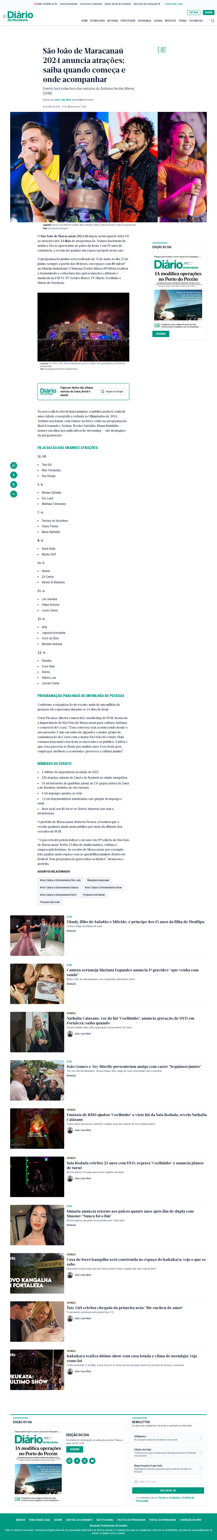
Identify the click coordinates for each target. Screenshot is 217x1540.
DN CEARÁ (112, 20)
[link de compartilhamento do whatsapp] (13, 465)
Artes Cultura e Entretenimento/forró (58, 894)
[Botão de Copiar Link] (13, 494)
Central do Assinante (79, 1519)
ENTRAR (194, 12)
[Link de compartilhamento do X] (13, 484)
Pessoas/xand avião (50, 902)
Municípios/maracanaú (98, 880)
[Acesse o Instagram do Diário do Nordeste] (69, 1461)
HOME (84, 20)
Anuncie (20, 1519)
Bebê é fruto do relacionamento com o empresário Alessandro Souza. (101, 979)
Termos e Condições (169, 1497)
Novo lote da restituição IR (147, 3)
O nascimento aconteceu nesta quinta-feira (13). (90, 1312)
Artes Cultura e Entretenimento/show (103, 887)
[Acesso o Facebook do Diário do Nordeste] (77, 1461)
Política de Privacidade (131, 1519)
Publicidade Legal (174, 3)
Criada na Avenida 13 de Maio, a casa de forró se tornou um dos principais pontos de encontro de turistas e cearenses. (125, 1365)
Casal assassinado (69, 3)
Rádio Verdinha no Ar (47, 3)
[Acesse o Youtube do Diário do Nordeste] (92, 1461)
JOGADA (158, 20)
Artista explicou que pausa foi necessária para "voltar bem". (96, 1220)
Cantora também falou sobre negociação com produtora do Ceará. (99, 1027)
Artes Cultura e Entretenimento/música (59, 887)
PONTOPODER (128, 20)
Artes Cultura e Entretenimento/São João (60, 880)
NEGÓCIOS (170, 20)
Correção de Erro (190, 1519)
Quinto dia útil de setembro (118, 3)
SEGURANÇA (144, 20)
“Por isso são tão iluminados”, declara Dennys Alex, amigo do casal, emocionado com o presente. (114, 1070)
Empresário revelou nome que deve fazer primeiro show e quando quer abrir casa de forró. (111, 1268)
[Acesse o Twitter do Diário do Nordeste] (84, 1461)
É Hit (162, 50)
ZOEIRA (182, 20)
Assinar (161, 333)
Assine (58, 1519)
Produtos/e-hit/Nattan (94, 894)
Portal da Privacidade (162, 1519)
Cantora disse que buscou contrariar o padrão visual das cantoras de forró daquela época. (111, 1123)
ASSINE (209, 12)
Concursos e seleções (91, 3)
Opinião (71, 1013)
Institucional (105, 1519)
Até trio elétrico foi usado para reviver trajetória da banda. (95, 1172)
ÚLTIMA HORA (97, 20)
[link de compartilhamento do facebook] (13, 474)
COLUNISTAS (196, 20)
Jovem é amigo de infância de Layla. (84, 926)
